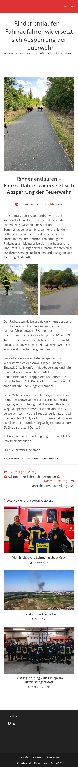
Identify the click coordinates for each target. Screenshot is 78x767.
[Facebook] (9, 723)
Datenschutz (53, 756)
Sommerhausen (50, 458)
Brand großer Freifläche (39, 614)
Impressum (37, 756)
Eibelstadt (26, 458)
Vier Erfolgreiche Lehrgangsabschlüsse (39, 558)
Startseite (23, 756)
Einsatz (36, 458)
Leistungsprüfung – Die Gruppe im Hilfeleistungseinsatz (39, 680)
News (58, 204)
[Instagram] (14, 723)
